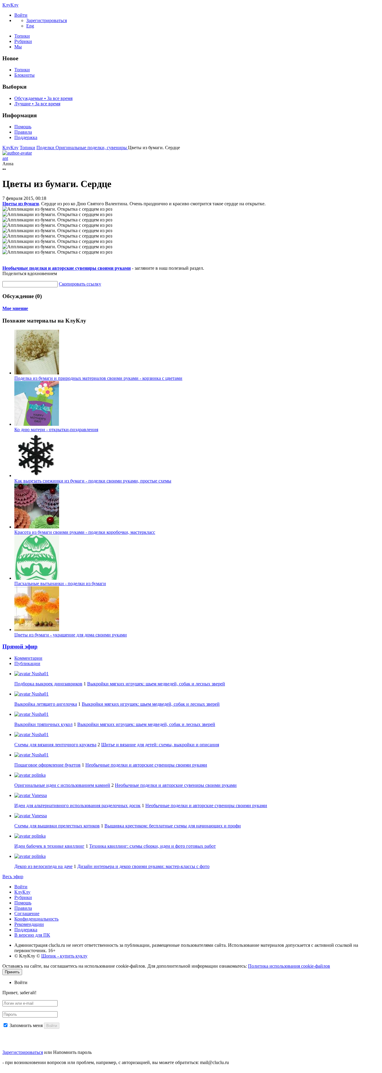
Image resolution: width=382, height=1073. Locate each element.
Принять (12, 972)
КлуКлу (10, 4)
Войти (20, 886)
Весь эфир (12, 876)
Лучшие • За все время (37, 103)
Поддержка (25, 137)
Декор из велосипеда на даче (43, 866)
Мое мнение (15, 308)
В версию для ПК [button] (32, 935)
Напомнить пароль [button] (72, 1052)
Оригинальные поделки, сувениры (92, 147)
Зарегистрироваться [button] (46, 20)
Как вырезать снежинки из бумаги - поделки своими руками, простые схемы (92, 480)
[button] (20, 15)
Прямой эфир (20, 646)
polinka (38, 775)
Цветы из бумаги (20, 203)
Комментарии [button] (28, 658)
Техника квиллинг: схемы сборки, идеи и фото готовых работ (152, 846)
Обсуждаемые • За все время (43, 98)
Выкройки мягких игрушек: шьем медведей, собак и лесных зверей (156, 683)
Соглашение (26, 913)
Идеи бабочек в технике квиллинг (49, 846)
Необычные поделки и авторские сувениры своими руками (66, 268)
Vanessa (38, 795)
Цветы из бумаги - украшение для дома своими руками (70, 634)
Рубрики (23, 41)
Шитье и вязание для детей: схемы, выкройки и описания (160, 744)
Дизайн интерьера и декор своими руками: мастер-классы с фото (143, 866)
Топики (22, 35)
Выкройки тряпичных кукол (43, 724)
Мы (18, 46)
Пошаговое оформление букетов (47, 764)
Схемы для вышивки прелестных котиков (57, 825)
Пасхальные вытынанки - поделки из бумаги (60, 583)
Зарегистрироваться (22, 1052)
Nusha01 (39, 673)
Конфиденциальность (36, 918)
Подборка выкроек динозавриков (48, 683)
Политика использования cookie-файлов (289, 966)
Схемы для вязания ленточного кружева (55, 744)
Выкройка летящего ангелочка (45, 704)
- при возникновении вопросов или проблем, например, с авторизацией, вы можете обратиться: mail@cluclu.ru (115, 1062)
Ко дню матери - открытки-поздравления (56, 429)
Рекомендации (29, 924)
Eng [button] (30, 25)
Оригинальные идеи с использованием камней (62, 785)
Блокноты (24, 75)
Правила (23, 132)
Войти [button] (20, 982)
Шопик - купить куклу (64, 955)
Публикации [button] (27, 663)
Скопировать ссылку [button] (80, 283)
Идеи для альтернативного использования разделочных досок (77, 805)
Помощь (22, 126)
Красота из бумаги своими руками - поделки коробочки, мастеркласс (84, 532)
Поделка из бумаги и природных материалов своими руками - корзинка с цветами (98, 378)
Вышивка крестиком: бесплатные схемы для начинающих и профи (172, 825)
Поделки (46, 147)
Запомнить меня (26, 1025)
